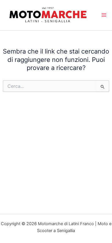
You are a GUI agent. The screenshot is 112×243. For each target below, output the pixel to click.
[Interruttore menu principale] (104, 15)
